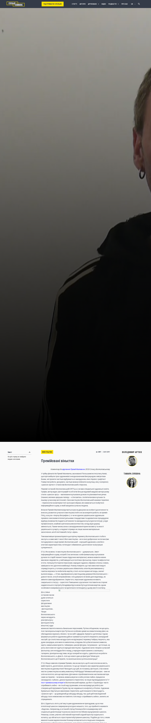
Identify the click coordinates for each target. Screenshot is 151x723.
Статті (74, 4)
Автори (82, 4)
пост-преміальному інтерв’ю (53, 682)
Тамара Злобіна (132, 473)
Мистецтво (47, 452)
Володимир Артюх (132, 452)
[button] (29, 452)
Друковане (92, 4)
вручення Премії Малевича (73, 469)
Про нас (124, 4)
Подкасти (112, 4)
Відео (104, 4)
